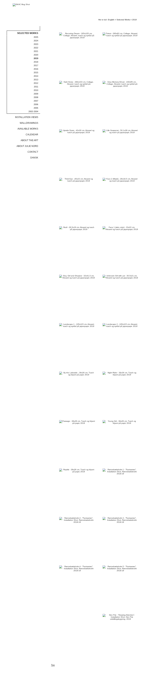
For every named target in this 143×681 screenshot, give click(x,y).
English (111, 20)
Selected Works (123, 20)
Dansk (34, 157)
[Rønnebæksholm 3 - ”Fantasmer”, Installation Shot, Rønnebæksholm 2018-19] (120, 520)
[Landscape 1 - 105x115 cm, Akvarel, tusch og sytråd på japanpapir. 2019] (77, 325)
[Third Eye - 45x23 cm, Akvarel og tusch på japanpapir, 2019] (77, 180)
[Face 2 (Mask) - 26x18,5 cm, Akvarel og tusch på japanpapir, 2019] (120, 180)
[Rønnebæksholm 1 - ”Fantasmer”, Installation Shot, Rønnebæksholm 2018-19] (120, 472)
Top (53, 665)
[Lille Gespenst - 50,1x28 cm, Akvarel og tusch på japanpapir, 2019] (120, 131)
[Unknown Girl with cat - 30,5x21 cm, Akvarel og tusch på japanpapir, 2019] (120, 277)
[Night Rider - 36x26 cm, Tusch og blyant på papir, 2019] (120, 374)
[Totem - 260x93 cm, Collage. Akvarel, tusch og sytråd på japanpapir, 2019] (120, 34)
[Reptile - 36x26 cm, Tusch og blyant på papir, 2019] (77, 471)
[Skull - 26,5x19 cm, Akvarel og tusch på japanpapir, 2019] (77, 228)
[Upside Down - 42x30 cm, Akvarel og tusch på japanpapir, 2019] (77, 131)
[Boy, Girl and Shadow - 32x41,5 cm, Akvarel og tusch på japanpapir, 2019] (77, 277)
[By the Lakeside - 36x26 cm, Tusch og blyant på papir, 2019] (77, 374)
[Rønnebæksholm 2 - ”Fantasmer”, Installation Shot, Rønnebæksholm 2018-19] (77, 520)
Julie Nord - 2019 (118, 16)
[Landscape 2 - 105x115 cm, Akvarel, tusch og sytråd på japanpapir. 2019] (120, 325)
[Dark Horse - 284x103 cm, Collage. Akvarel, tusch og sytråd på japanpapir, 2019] (77, 84)
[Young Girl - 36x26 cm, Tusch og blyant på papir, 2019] (120, 422)
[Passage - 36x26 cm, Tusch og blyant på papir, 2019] (77, 422)
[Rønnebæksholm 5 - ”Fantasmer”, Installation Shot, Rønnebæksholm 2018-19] (120, 568)
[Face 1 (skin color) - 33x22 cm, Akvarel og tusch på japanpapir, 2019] (120, 228)
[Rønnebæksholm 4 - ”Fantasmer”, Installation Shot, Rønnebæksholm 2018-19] (77, 568)
